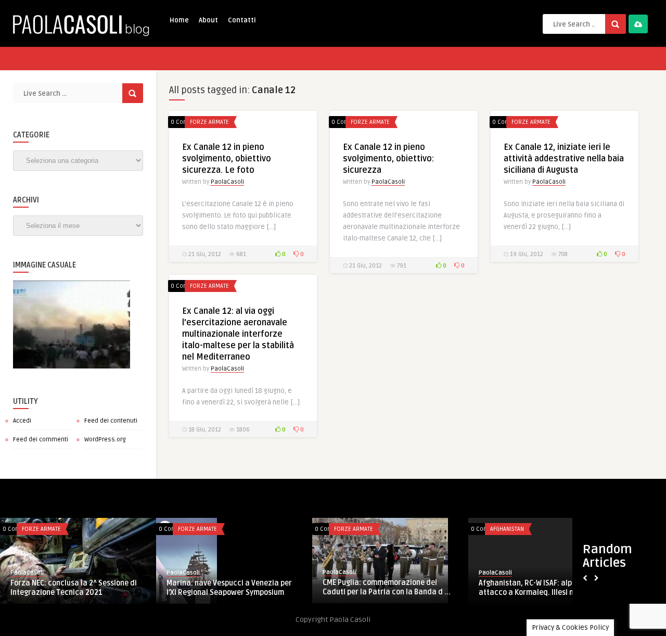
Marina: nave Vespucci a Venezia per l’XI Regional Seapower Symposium (229, 588)
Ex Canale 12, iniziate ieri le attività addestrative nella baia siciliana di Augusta (564, 158)
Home (179, 20)
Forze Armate (209, 122)
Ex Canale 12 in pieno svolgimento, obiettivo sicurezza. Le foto (226, 158)
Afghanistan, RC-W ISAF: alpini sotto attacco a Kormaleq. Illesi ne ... (539, 588)
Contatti (242, 20)
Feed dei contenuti (110, 421)
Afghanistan (507, 529)
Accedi (22, 421)
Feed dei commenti (40, 439)
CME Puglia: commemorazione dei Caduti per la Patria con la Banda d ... (387, 587)
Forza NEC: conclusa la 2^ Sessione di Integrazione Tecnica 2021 (73, 588)
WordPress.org (105, 439)
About (208, 20)
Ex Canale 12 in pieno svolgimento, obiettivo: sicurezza (388, 158)
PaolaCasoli (227, 182)
